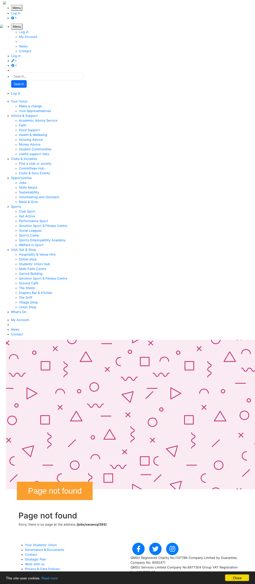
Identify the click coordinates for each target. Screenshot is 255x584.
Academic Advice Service (38, 120)
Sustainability (29, 192)
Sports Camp (29, 235)
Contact (25, 51)
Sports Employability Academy (42, 240)
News (23, 46)
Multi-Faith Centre (32, 269)
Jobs (22, 183)
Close (237, 577)
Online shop (28, 259)
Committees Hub (31, 168)
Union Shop (27, 307)
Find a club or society (35, 163)
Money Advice (29, 144)
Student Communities (35, 149)
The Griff (25, 297)
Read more (49, 577)
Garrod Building (30, 274)
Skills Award (28, 187)
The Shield (27, 288)
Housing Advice (31, 140)
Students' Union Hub (34, 264)
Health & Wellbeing (33, 135)
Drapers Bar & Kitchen (35, 293)
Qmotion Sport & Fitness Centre (43, 226)
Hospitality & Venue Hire (37, 254)
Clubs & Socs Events (34, 173)
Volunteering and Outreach (39, 197)
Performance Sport (33, 221)
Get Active (27, 216)
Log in (15, 13)
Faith (22, 125)
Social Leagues (30, 230)
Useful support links (34, 154)
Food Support (29, 130)
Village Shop (28, 302)
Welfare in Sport (31, 245)
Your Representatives (35, 111)
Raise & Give (28, 202)
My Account (28, 37)
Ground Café (28, 283)
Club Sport (27, 211)
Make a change (30, 106)
